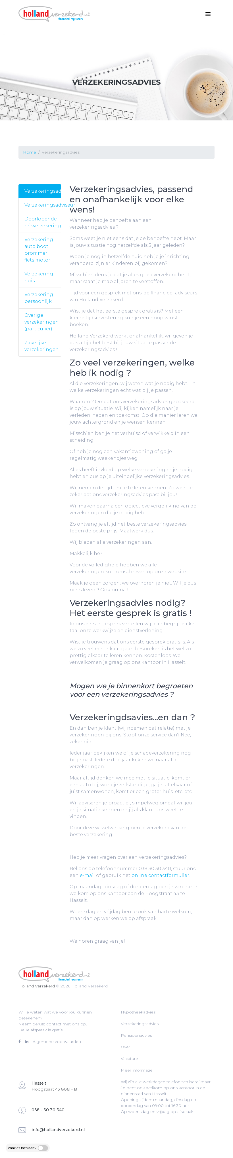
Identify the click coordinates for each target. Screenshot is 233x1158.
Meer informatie (137, 1070)
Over (125, 1046)
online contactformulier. (161, 875)
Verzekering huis (38, 277)
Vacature (129, 1058)
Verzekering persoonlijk (38, 298)
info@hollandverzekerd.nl (58, 1129)
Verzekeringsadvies (42, 191)
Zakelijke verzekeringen (41, 346)
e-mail (87, 875)
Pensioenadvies (136, 1035)
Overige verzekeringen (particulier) (41, 322)
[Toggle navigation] (208, 14)
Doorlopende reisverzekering (42, 222)
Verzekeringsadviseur (42, 205)
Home (29, 152)
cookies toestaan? (22, 1148)
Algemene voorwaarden (57, 1041)
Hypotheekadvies (138, 1012)
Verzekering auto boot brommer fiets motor (38, 250)
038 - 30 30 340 (48, 1109)
